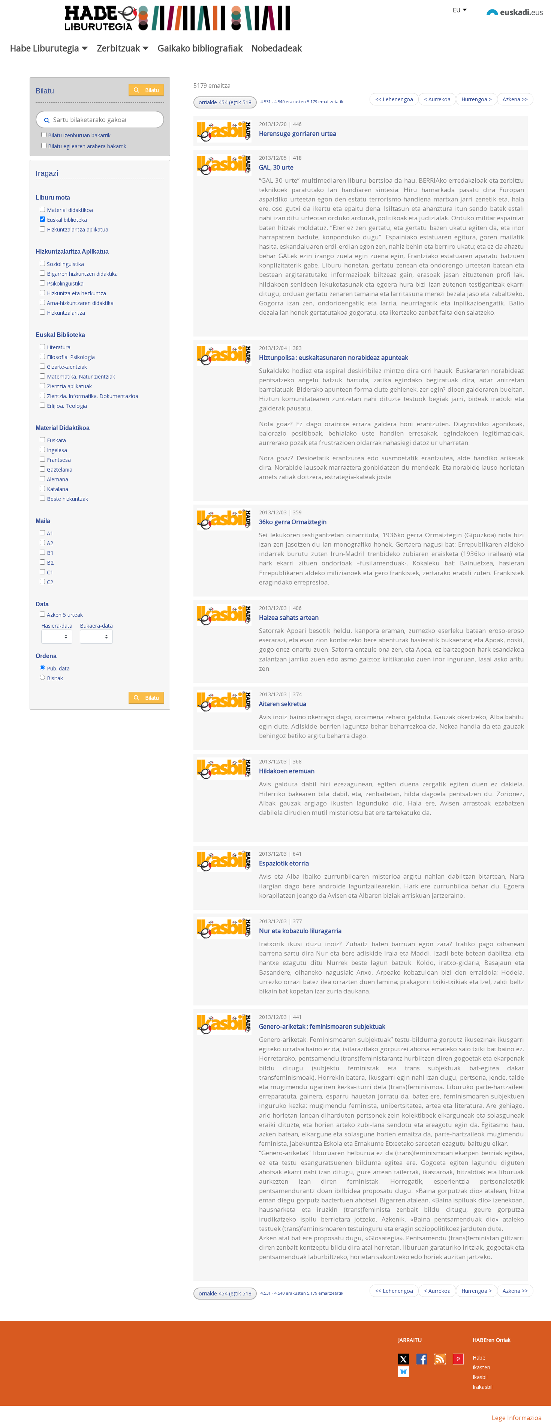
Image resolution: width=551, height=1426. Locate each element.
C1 (50, 572)
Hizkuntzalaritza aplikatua (77, 229)
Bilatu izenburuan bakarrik (79, 135)
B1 (50, 552)
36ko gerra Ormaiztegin (292, 522)
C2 (50, 582)
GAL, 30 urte (276, 167)
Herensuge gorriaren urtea (297, 133)
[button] (225, 102)
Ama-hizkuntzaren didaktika (80, 303)
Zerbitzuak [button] (119, 48)
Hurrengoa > (476, 99)
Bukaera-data (96, 625)
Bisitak (55, 678)
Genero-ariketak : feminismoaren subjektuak (322, 1026)
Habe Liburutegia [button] (45, 48)
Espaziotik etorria (284, 863)
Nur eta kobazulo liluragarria (300, 931)
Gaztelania (59, 469)
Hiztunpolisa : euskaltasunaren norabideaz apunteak (333, 357)
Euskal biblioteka (67, 219)
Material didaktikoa (70, 209)
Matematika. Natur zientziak (81, 376)
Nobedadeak (277, 48)
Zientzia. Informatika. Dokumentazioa (92, 396)
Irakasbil (483, 1386)
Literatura (58, 347)
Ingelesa (57, 450)
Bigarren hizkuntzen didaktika (82, 273)
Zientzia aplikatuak (69, 386)
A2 (50, 543)
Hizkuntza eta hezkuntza (76, 293)
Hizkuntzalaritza (66, 312)
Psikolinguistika (65, 283)
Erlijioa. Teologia (67, 405)
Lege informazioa (517, 1418)
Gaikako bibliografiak (200, 48)
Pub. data (58, 668)
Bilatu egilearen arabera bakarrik (87, 146)
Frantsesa (59, 459)
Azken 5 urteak (65, 614)
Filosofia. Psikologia (71, 357)
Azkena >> (515, 99)
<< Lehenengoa (394, 99)
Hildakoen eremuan (286, 771)
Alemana (57, 479)
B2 (50, 562)
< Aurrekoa (437, 99)
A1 (50, 533)
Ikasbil (480, 1377)
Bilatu (152, 89)
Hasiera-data (56, 625)
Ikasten (481, 1367)
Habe (479, 1357)
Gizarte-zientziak (67, 366)
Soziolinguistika (65, 263)
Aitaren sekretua (282, 704)
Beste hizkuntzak (67, 498)
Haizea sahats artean (289, 617)
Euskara (56, 440)
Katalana (57, 489)
